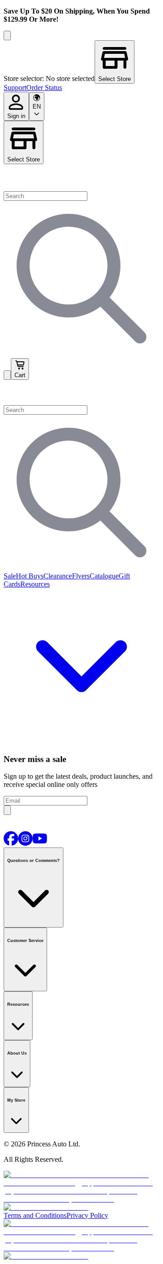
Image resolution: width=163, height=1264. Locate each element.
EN (37, 106)
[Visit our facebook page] (11, 843)
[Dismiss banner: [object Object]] (7, 35)
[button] (81, 392)
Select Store (23, 159)
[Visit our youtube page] (40, 843)
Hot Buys (29, 576)
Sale (10, 576)
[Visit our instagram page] (25, 843)
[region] (81, 62)
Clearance (57, 576)
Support (15, 87)
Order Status (44, 87)
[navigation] (81, 88)
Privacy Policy (87, 1215)
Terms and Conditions (35, 1215)
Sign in (16, 116)
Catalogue (104, 576)
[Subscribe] (7, 810)
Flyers (81, 576)
